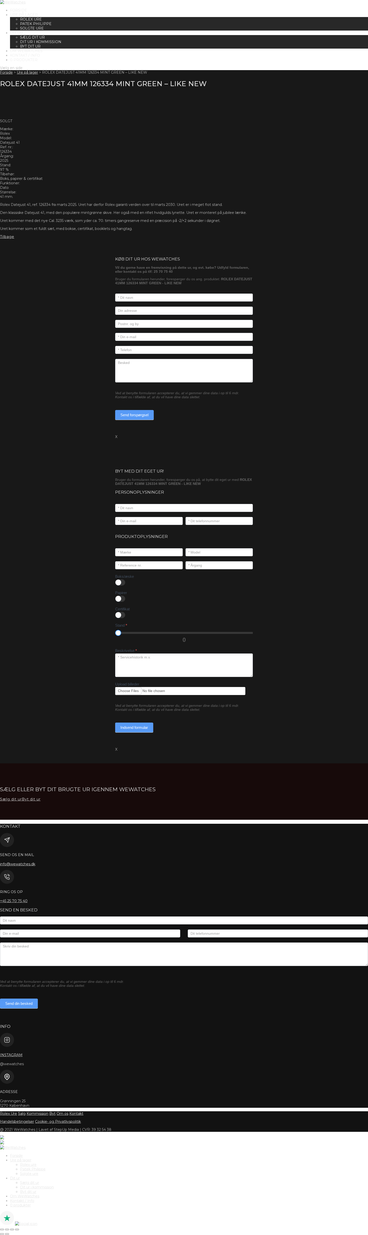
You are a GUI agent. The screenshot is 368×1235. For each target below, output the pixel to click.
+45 (14, 901)
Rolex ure (31, 19)
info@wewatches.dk (17, 864)
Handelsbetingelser (17, 1121)
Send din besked (19, 1003)
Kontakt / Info (25, 55)
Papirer (121, 593)
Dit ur (16, 33)
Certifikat (122, 609)
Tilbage (7, 236)
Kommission (37, 1113)
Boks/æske (124, 576)
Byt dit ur (30, 46)
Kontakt (76, 1113)
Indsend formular (134, 727)
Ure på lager (24, 15)
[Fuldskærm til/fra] (7, 1229)
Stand (121, 625)
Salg (22, 1113)
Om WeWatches (26, 51)
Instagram (11, 1055)
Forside (18, 10)
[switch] (120, 582)
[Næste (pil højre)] (7, 1234)
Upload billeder (127, 684)
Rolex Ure (8, 1113)
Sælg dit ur (32, 37)
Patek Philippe (36, 24)
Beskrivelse (126, 650)
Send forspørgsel (134, 415)
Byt (52, 1113)
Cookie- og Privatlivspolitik (58, 1121)
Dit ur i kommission (40, 42)
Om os (62, 1113)
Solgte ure (32, 28)
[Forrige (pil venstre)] (2, 1234)
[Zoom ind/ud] (2, 1229)
